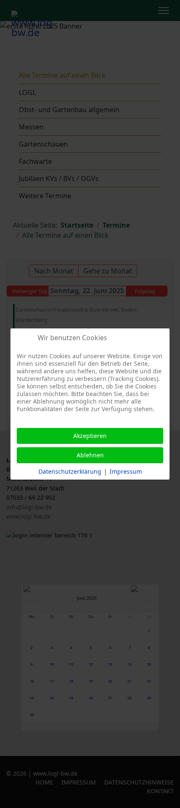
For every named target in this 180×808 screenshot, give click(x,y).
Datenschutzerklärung (70, 471)
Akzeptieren (90, 436)
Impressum (126, 471)
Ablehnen (90, 455)
